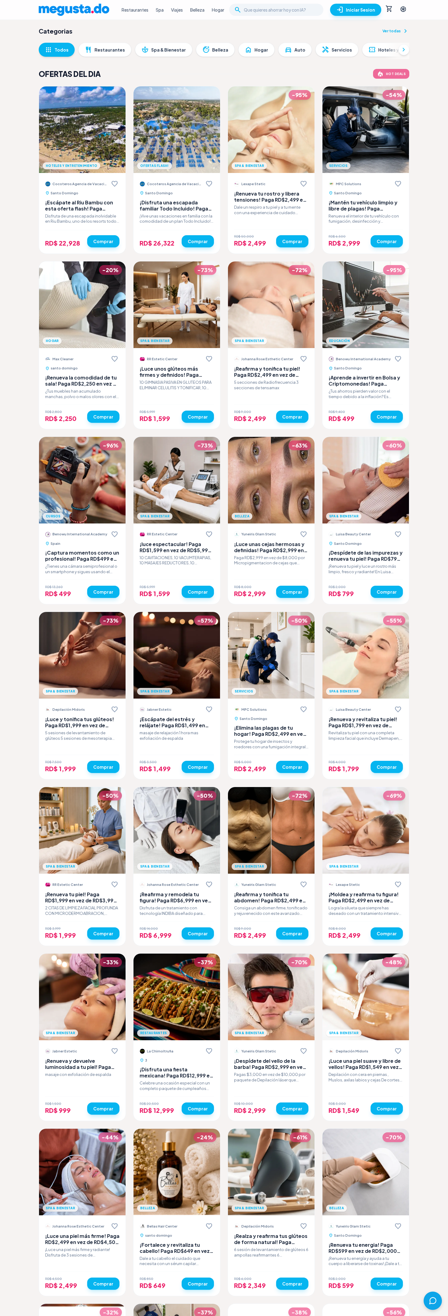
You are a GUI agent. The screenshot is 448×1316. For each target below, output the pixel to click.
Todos (57, 49)
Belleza (197, 10)
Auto (295, 49)
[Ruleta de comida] (403, 10)
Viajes (177, 10)
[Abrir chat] (433, 1301)
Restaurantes (135, 10)
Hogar (218, 10)
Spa (160, 10)
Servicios (337, 49)
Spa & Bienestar (163, 49)
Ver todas (395, 31)
